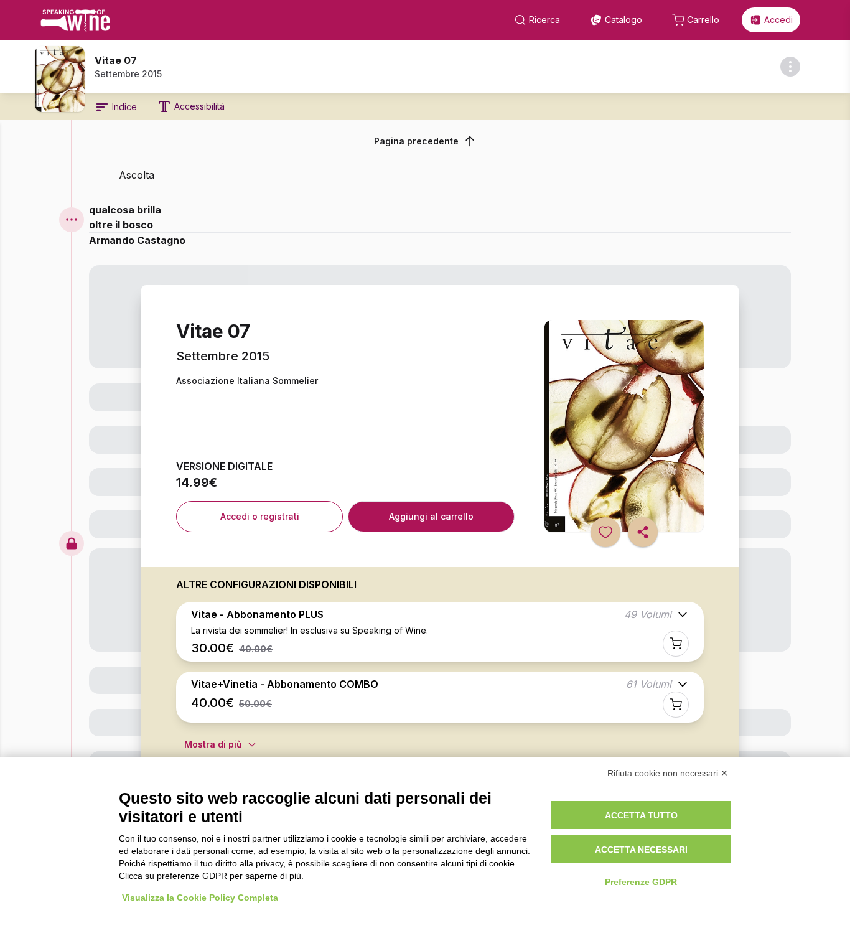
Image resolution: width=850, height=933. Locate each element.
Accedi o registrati (259, 516)
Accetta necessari (641, 850)
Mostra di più (213, 744)
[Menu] (71, 219)
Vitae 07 (116, 60)
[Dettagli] (790, 67)
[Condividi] (643, 532)
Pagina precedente (416, 141)
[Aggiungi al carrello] (676, 644)
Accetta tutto (641, 815)
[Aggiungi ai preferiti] (605, 532)
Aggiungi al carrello (431, 516)
